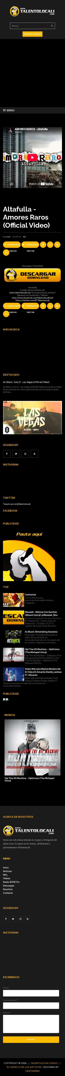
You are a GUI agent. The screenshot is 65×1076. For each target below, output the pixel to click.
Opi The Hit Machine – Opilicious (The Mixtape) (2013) (42, 650)
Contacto (8, 893)
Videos (6, 878)
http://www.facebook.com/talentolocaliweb (32, 297)
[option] (32, 751)
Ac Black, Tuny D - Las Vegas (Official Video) (26, 381)
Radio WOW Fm (11, 882)
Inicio (6, 867)
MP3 (5, 875)
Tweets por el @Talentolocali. (17, 504)
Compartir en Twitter (31, 246)
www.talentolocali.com (20, 292)
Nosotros (8, 889)
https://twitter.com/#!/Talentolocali (32, 300)
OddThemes (32, 1071)
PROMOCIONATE (32, 34)
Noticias (7, 871)
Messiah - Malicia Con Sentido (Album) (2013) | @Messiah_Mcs (41, 613)
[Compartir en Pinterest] (6, 252)
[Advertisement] (32, 73)
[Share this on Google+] (43, 244)
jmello (8, 237)
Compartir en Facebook (12, 246)
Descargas (8, 885)
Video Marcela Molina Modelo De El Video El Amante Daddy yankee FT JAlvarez (43, 672)
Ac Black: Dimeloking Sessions (41, 632)
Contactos (30, 594)
